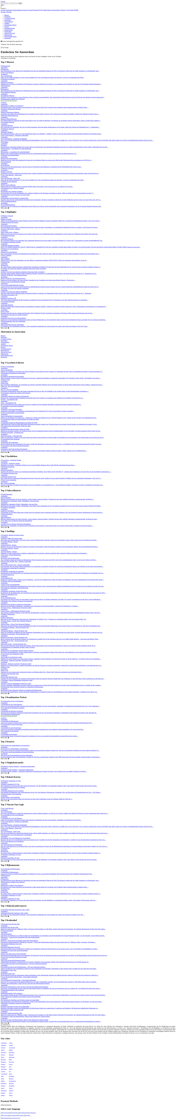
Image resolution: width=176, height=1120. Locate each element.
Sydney (11, 1088)
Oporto (10, 1064)
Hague (2, 1088)
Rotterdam (11, 1076)
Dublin (2, 1081)
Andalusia (3, 1045)
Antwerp (3, 1047)
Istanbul (3, 1093)
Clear (20, 3)
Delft (2, 1076)
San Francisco (12, 1081)
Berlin (2, 1057)
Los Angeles (12, 1047)
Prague (10, 1069)
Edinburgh (3, 1083)
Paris (10, 1066)
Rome (10, 1074)
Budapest (3, 1066)
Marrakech (11, 1052)
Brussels (3, 1064)
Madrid (11, 1050)
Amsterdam (4, 1043)
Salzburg (11, 1078)
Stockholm (11, 1085)
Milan (10, 1059)
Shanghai (11, 1083)
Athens (2, 1050)
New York (11, 1062)
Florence (3, 1085)
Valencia (11, 1090)
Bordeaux (3, 1059)
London (11, 1045)
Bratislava (3, 1062)
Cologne (3, 1071)
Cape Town (4, 1069)
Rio (10, 1071)
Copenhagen (4, 1074)
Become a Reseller (6, 12)
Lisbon (10, 1043)
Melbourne (11, 1057)
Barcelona (3, 1052)
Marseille (11, 1054)
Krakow (3, 1095)
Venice (10, 1093)
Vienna (10, 1095)
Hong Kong (4, 1090)
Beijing (3, 1054)
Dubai (2, 1078)
